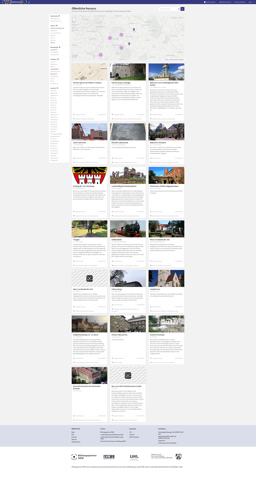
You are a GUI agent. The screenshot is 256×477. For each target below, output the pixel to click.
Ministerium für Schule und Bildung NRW (113, 441)
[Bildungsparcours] (16, 2)
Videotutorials (76, 442)
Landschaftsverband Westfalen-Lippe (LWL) (111, 438)
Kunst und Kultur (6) (55, 33)
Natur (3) (52, 78)
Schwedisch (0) (54, 153)
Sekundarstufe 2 (54, 54)
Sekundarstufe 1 (54, 52)
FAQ (73, 435)
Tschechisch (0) (54, 95)
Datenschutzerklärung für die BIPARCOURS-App (167, 437)
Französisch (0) (54, 114)
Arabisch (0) (53, 90)
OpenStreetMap (174, 59)
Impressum (161, 440)
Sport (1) (52, 42)
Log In (250, 2)
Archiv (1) (52, 62)
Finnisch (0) (53, 112)
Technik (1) (53, 40)
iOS (130, 432)
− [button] (74, 20)
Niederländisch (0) (55, 136)
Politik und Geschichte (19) (57, 28)
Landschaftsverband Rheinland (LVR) (111, 435)
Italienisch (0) (53, 122)
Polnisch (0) (53, 139)
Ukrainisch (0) (53, 158)
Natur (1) (52, 38)
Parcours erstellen (239, 2)
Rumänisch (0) (54, 143)
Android (131, 435)
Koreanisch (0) (54, 126)
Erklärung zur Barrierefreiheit (167, 443)
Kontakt (74, 437)
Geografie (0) (53, 30)
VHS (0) (52, 81)
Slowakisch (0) (54, 148)
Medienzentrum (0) (55, 71)
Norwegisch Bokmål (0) (56, 134)
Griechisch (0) (53, 102)
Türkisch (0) (53, 155)
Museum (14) (53, 74)
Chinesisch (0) (54, 160)
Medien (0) (53, 35)
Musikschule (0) (54, 76)
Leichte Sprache (210, 2)
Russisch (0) (53, 146)
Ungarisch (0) (53, 117)
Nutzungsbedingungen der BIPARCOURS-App (171, 433)
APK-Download (134, 437)
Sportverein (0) (54, 83)
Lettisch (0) (53, 131)
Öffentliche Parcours (225, 2)
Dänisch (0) (53, 98)
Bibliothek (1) (53, 64)
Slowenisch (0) (54, 151)
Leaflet (166, 59)
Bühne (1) (52, 66)
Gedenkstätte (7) (54, 69)
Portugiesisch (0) (54, 141)
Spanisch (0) (53, 107)
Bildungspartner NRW (107, 432)
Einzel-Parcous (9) (54, 18)
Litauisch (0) (53, 129)
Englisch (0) (53, 105)
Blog (73, 432)
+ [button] (74, 17)
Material (74, 439)
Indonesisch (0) (54, 119)
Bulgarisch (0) (53, 93)
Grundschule (53, 50)
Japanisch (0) (53, 124)
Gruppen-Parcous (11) (56, 21)
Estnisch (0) (53, 110)
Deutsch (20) (53, 100)
